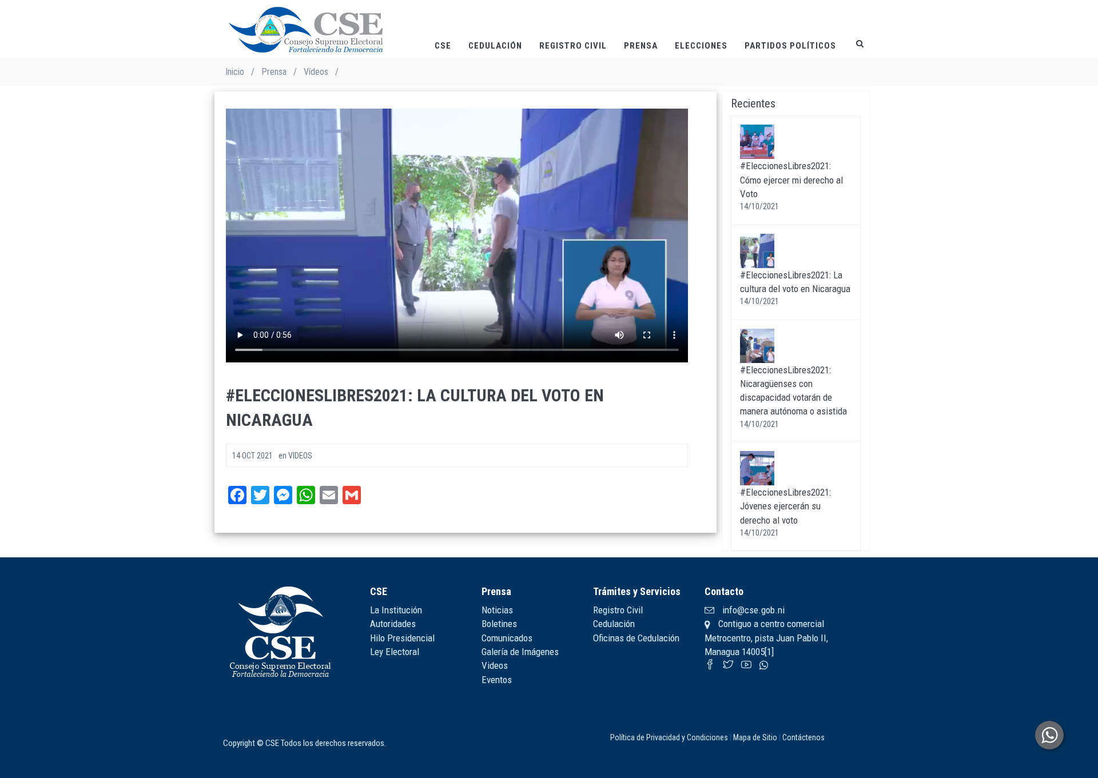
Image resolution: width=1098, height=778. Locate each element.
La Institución (396, 610)
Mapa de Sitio (755, 737)
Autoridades (393, 623)
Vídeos (316, 71)
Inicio (234, 71)
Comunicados (507, 638)
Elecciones (701, 46)
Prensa (641, 46)
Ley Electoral (394, 651)
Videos (495, 665)
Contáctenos (803, 737)
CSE (443, 46)
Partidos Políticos (790, 46)
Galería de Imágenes (520, 651)
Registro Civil (573, 46)
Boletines (499, 623)
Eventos (497, 679)
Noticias (497, 610)
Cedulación (495, 46)
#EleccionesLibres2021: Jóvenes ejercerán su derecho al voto (785, 506)
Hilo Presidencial (402, 638)
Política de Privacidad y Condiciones (669, 737)
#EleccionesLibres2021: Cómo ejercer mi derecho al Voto (791, 180)
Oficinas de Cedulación (636, 638)
